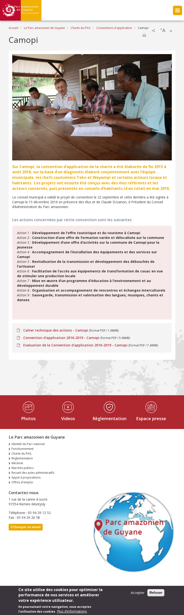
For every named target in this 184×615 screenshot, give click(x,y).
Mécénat (17, 463)
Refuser (156, 592)
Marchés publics (23, 468)
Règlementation (109, 418)
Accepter (137, 592)
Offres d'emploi (22, 482)
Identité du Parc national (28, 444)
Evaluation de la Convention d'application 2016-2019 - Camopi (75, 345)
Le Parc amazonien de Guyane (44, 28)
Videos (68, 418)
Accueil (13, 28)
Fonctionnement (23, 449)
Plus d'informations (72, 611)
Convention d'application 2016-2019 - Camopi (61, 337)
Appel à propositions (26, 477)
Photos (28, 418)
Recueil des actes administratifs (33, 473)
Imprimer (144, 35)
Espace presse (151, 418)
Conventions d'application (114, 28)
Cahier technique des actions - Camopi (55, 330)
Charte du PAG (81, 28)
